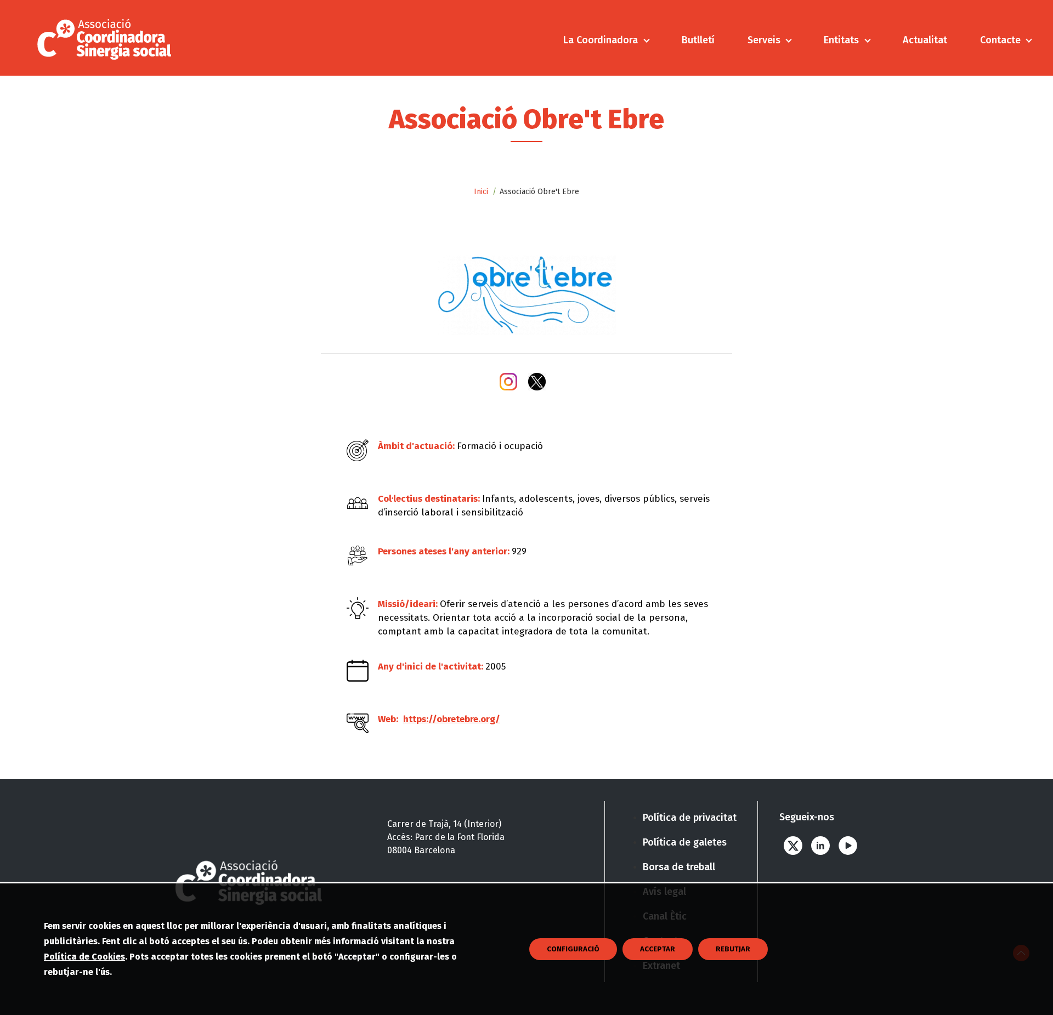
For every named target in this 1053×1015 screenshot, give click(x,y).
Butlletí (698, 40)
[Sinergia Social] (107, 38)
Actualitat (925, 40)
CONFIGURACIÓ (573, 949)
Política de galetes (685, 842)
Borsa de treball (679, 867)
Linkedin (820, 845)
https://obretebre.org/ (451, 719)
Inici (481, 191)
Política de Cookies (84, 956)
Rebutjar (733, 949)
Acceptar (657, 949)
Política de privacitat (690, 818)
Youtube (848, 845)
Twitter (793, 845)
